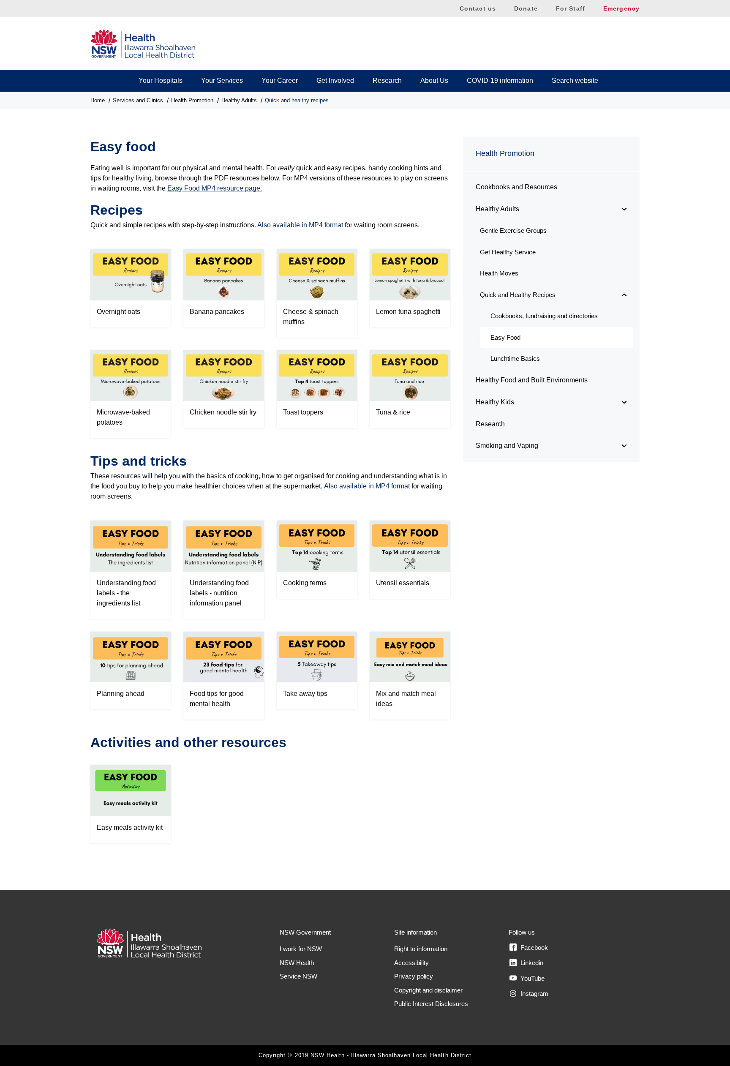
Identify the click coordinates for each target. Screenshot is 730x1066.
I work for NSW (301, 948)
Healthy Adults (239, 100)
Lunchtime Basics (515, 358)
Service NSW (298, 976)
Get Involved (335, 80)
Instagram (533, 993)
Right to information (420, 948)
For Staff (570, 8)
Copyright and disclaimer (428, 990)
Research (387, 80)
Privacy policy (413, 976)
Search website (575, 80)
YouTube (532, 978)
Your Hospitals (160, 80)
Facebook (533, 947)
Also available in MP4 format (299, 225)
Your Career (279, 80)
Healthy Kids (495, 402)
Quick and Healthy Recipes (518, 294)
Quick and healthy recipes (297, 100)
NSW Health (297, 962)
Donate (526, 8)
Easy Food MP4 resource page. (214, 188)
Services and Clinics (138, 100)
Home (97, 100)
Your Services (222, 80)
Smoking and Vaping (507, 445)
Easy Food (505, 337)
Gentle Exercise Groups (513, 230)
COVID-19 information (500, 80)
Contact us (478, 8)
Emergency (621, 8)
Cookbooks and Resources (516, 187)
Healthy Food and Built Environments (532, 380)
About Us (434, 80)
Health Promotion (192, 100)
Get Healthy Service (508, 252)
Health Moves (499, 273)
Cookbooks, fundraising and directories (544, 315)
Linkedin (531, 962)
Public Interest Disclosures (431, 1003)
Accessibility (411, 962)
